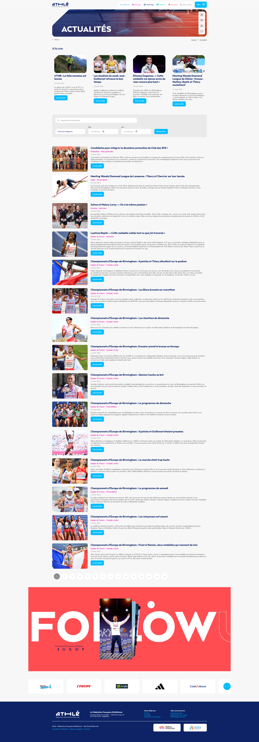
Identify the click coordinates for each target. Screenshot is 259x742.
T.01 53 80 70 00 (95, 716)
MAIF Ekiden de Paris (178, 717)
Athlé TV (162, 5)
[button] (153, 604)
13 (149, 576)
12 (141, 576)
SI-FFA (146, 713)
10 (126, 576)
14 (157, 576)
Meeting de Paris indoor (179, 715)
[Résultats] (202, 20)
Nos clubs (174, 5)
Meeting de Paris (176, 713)
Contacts (86, 729)
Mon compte (187, 5)
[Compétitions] (202, 15)
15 (164, 576)
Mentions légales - (76, 729)
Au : (123, 127)
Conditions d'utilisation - (61, 729)
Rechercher (161, 131)
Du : (90, 127)
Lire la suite (60, 98)
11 (133, 576)
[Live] (202, 31)
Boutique (138, 5)
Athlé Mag (150, 5)
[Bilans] (202, 25)
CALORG (147, 715)
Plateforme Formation (152, 717)
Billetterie (125, 5)
